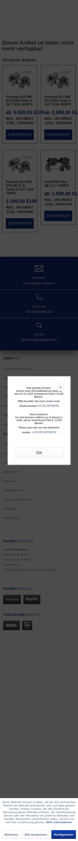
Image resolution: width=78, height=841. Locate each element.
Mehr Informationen (59, 822)
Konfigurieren (63, 834)
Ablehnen (11, 834)
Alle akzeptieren (36, 834)
